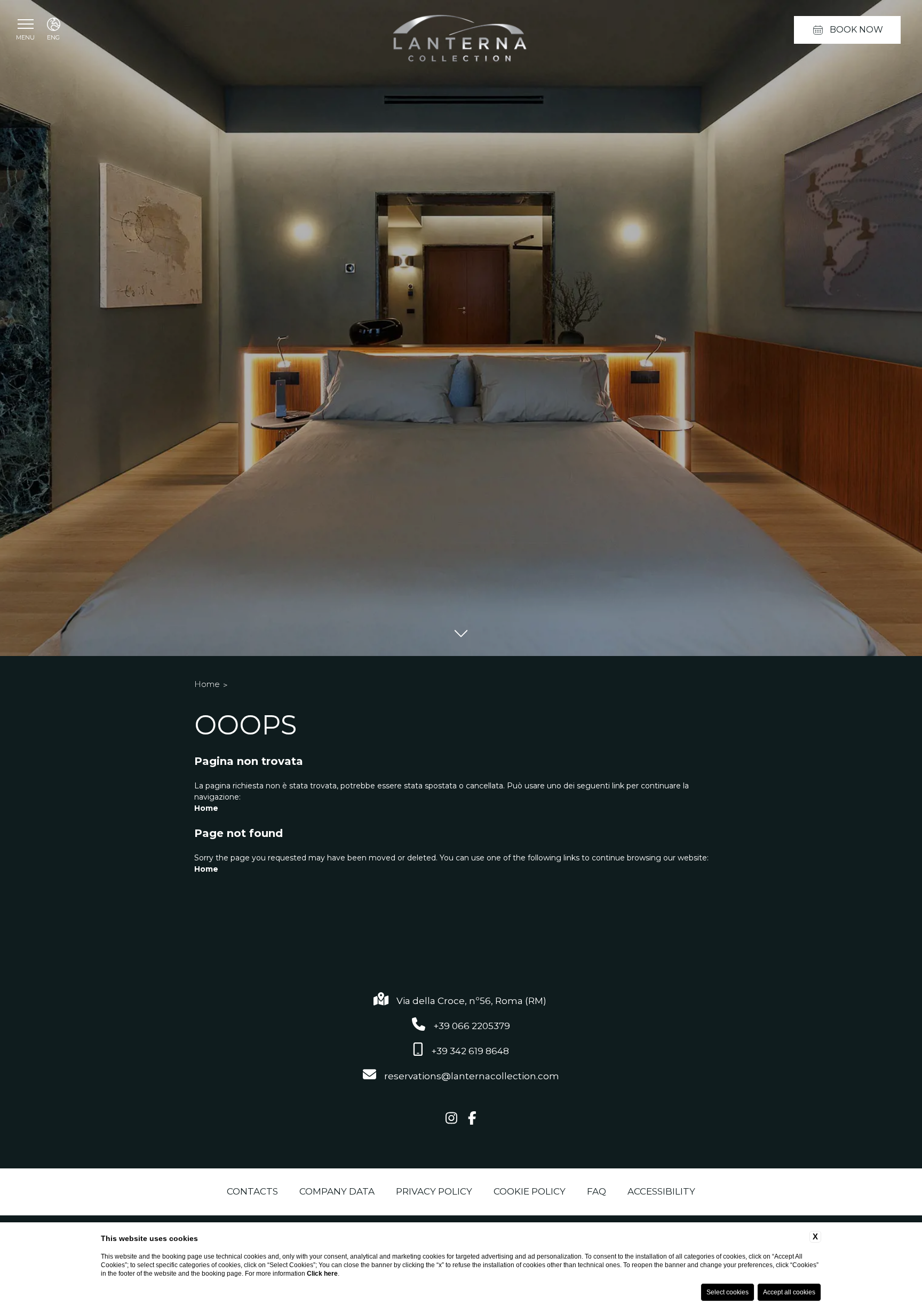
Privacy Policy (434, 1191)
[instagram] (451, 1119)
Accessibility (661, 1191)
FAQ (596, 1191)
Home (207, 684)
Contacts (252, 1191)
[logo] (461, 40)
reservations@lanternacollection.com (471, 1076)
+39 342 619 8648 (470, 1051)
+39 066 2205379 (471, 1026)
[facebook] (472, 1119)
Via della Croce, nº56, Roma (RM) (472, 1000)
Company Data (337, 1191)
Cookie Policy (530, 1191)
